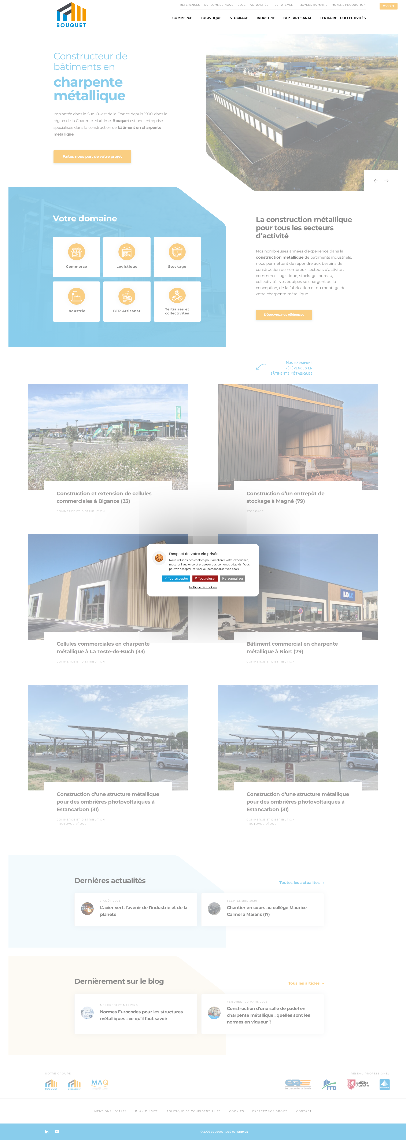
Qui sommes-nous (218, 4)
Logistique (211, 18)
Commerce (182, 18)
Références (190, 4)
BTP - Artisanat (297, 18)
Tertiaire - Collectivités (343, 18)
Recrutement (284, 4)
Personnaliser (232, 578)
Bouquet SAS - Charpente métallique (71, 14)
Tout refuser (206, 578)
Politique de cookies (203, 587)
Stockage (239, 18)
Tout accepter (177, 578)
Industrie (266, 18)
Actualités (259, 4)
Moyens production (349, 4)
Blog (241, 4)
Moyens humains (313, 4)
